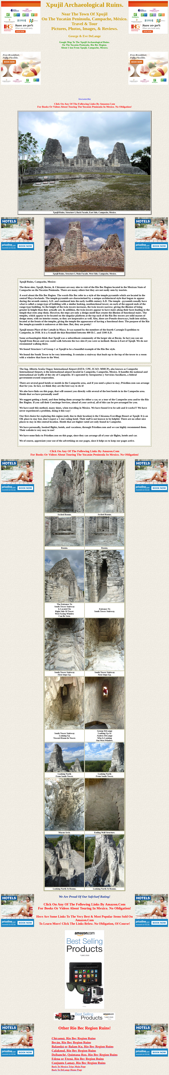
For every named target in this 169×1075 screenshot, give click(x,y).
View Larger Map (84, 99)
